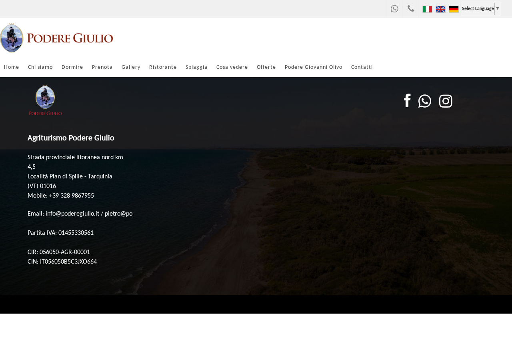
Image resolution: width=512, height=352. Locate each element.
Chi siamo (40, 67)
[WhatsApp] (394, 9)
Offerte (266, 67)
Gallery (131, 67)
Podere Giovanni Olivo (313, 67)
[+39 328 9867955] (411, 9)
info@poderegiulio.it (72, 214)
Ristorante (163, 67)
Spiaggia (197, 67)
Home (11, 67)
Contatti (362, 67)
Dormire (72, 67)
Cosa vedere (232, 67)
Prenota (102, 67)
